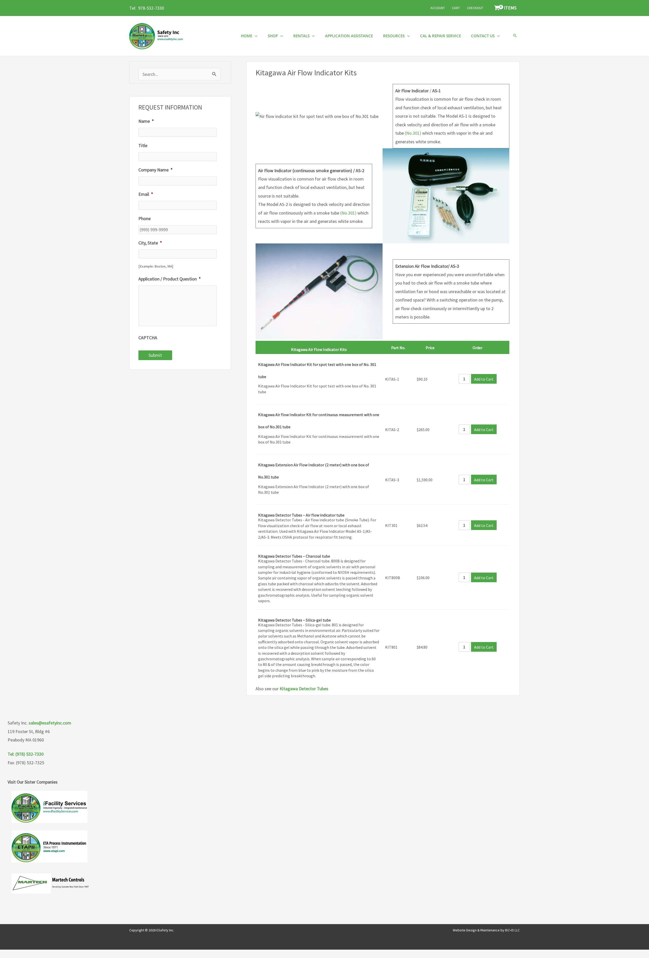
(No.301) (413, 133)
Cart (456, 8)
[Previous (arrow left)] (9, 479)
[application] (255, 36)
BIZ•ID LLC (512, 930)
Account (437, 8)
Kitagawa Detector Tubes (304, 688)
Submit (155, 355)
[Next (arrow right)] (640, 479)
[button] (515, 36)
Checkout (475, 8)
